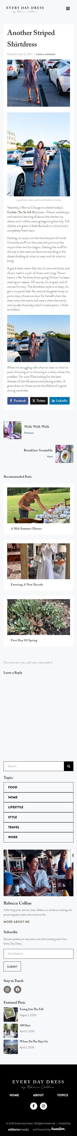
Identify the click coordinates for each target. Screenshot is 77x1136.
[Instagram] (7, 989)
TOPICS (62, 1095)
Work (13, 837)
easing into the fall (31, 1009)
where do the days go (34, 1041)
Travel (14, 827)
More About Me (17, 922)
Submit (12, 967)
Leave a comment (45, 54)
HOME (14, 1095)
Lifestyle (15, 807)
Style (12, 817)
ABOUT (38, 1095)
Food (12, 787)
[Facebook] (17, 989)
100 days (25, 1025)
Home (13, 797)
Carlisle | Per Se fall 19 (21, 212)
